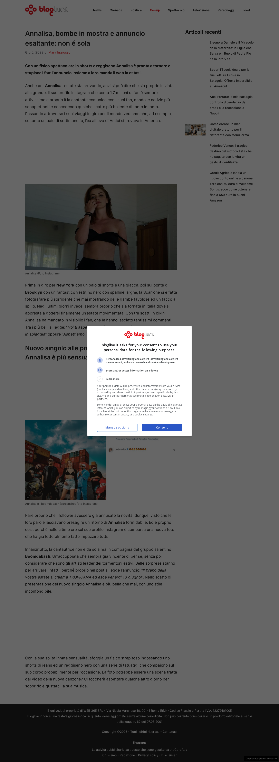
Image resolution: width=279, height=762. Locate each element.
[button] (139, 379)
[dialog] (139, 381)
